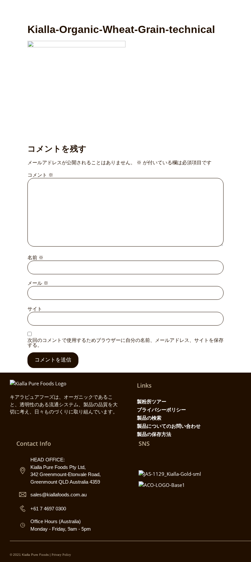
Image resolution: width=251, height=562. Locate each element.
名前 (35, 257)
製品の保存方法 (154, 434)
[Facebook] (158, 458)
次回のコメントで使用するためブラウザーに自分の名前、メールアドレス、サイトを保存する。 (125, 342)
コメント (40, 174)
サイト (34, 308)
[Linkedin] (187, 458)
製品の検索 (149, 417)
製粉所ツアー (151, 401)
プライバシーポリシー (161, 409)
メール (37, 283)
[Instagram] (144, 458)
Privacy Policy (61, 554)
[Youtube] (172, 458)
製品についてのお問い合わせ (169, 426)
